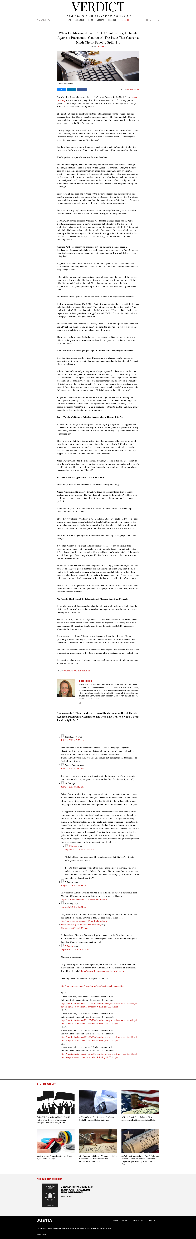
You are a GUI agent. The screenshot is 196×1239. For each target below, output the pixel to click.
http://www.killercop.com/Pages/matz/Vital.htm (102, 970)
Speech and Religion (83, 671)
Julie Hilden (102, 46)
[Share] (61, 89)
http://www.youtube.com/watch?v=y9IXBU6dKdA (84, 899)
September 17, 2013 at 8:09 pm (75, 949)
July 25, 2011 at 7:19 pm (72, 768)
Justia (44, 20)
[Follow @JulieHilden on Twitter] (80, 703)
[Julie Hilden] (66, 688)
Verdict (98, 7)
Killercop (73, 845)
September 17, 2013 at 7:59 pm (79, 849)
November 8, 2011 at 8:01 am (74, 927)
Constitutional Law (132, 90)
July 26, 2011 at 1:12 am (72, 786)
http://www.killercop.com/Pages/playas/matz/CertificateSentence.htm (92, 985)
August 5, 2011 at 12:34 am (73, 885)
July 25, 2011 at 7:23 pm (72, 740)
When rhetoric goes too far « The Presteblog (81, 924)
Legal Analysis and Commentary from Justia (99, 16)
